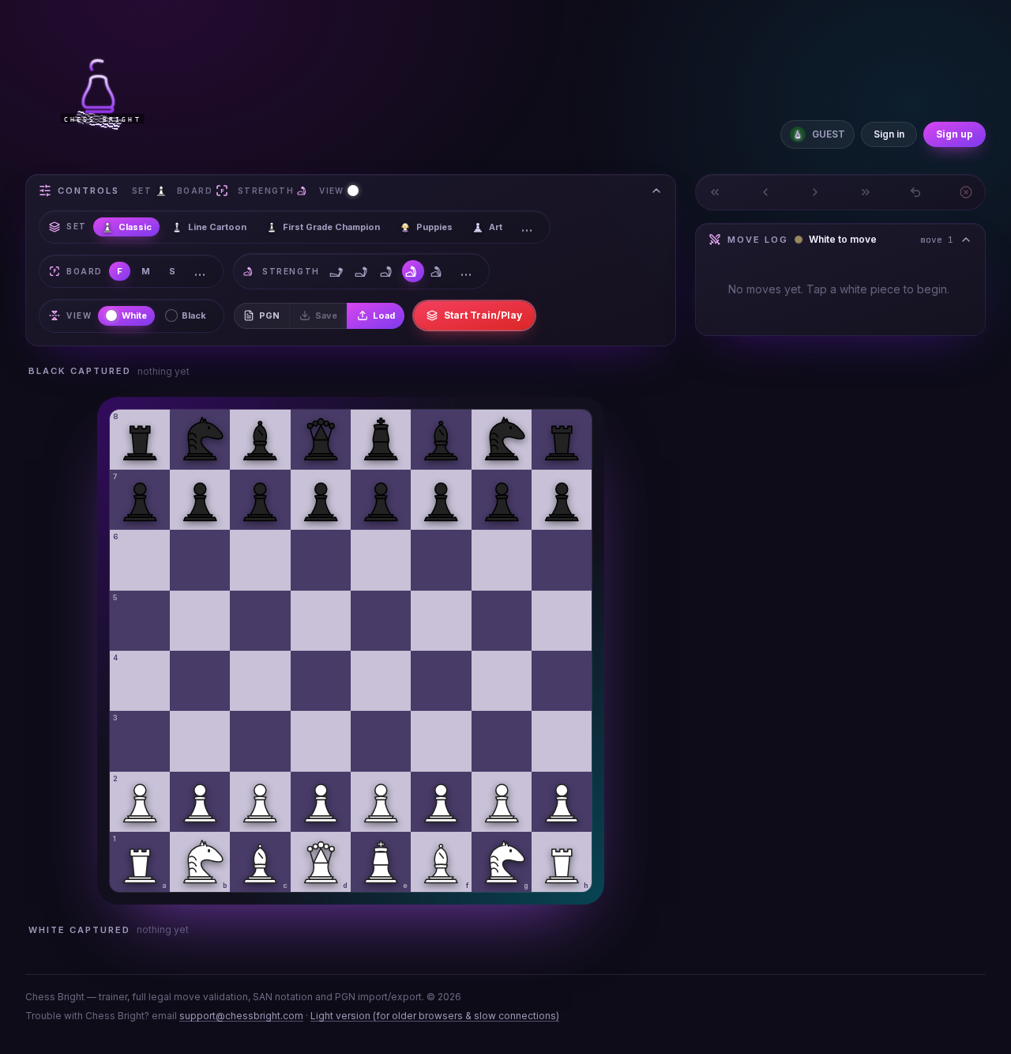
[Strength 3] (388, 271)
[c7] (260, 500)
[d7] (321, 500)
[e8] (381, 440)
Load (384, 315)
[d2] (321, 802)
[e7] (381, 500)
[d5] (321, 621)
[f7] (441, 500)
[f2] (441, 802)
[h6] (562, 560)
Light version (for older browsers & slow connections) (434, 1016)
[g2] (502, 802)
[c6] (260, 560)
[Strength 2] (362, 271)
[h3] (562, 741)
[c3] (260, 741)
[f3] (441, 741)
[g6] (502, 560)
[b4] (200, 681)
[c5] (260, 621)
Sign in (889, 134)
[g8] (502, 440)
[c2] (260, 802)
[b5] (200, 621)
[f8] (441, 440)
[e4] (381, 681)
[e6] (381, 560)
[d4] (321, 681)
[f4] (441, 681)
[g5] (502, 621)
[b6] (200, 560)
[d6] (321, 560)
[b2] (200, 802)
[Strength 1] (337, 271)
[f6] (441, 560)
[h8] (562, 440)
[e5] (381, 621)
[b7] (200, 500)
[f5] (441, 621)
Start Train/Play (483, 315)
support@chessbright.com (241, 1016)
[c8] (260, 440)
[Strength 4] (413, 271)
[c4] (260, 681)
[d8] (321, 440)
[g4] (502, 681)
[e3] (381, 741)
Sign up (954, 134)
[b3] (200, 741)
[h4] (562, 681)
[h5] (562, 621)
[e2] (381, 802)
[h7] (562, 500)
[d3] (321, 741)
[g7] (502, 500)
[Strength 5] (438, 271)
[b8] (200, 440)
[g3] (502, 741)
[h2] (562, 802)
